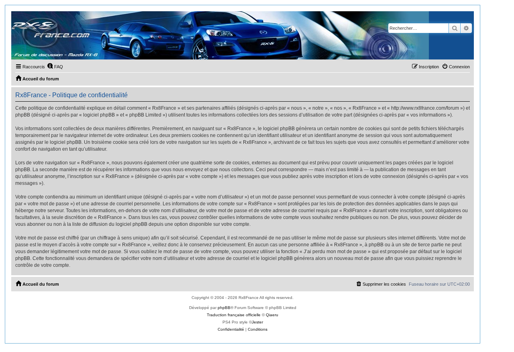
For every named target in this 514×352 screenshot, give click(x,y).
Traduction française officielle (234, 315)
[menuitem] (55, 67)
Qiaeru (272, 315)
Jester (257, 322)
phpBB (224, 307)
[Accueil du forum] (220, 35)
